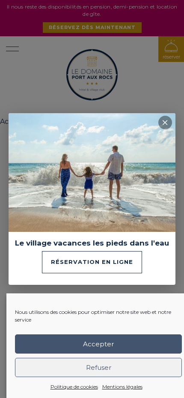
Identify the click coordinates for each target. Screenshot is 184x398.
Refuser (98, 367)
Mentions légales (122, 386)
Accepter (98, 344)
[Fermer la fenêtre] (165, 122)
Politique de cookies (74, 386)
